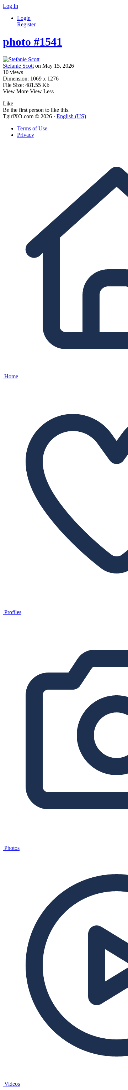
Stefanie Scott (18, 66)
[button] (8, 103)
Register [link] (26, 24)
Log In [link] (10, 6)
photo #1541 (32, 41)
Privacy (25, 135)
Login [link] (24, 18)
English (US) (71, 116)
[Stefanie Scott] (64, 59)
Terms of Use (32, 128)
